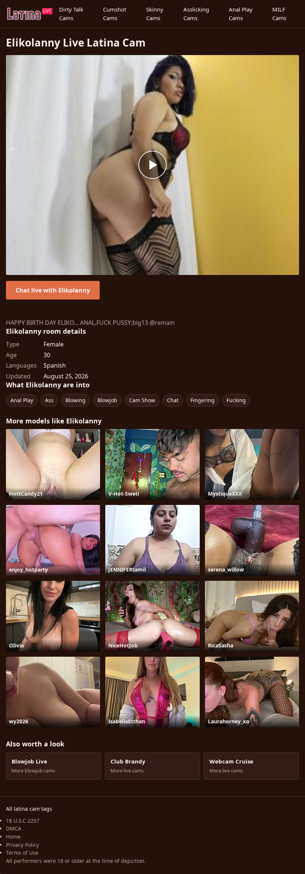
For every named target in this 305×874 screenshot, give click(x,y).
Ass (49, 400)
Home (13, 836)
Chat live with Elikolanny (53, 290)
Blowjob (107, 400)
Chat (173, 400)
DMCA (13, 828)
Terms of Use (22, 852)
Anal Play (21, 400)
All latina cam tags (29, 808)
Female (54, 344)
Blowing (75, 400)
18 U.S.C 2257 (22, 820)
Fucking (236, 400)
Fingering (202, 400)
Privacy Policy (22, 844)
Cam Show (142, 400)
